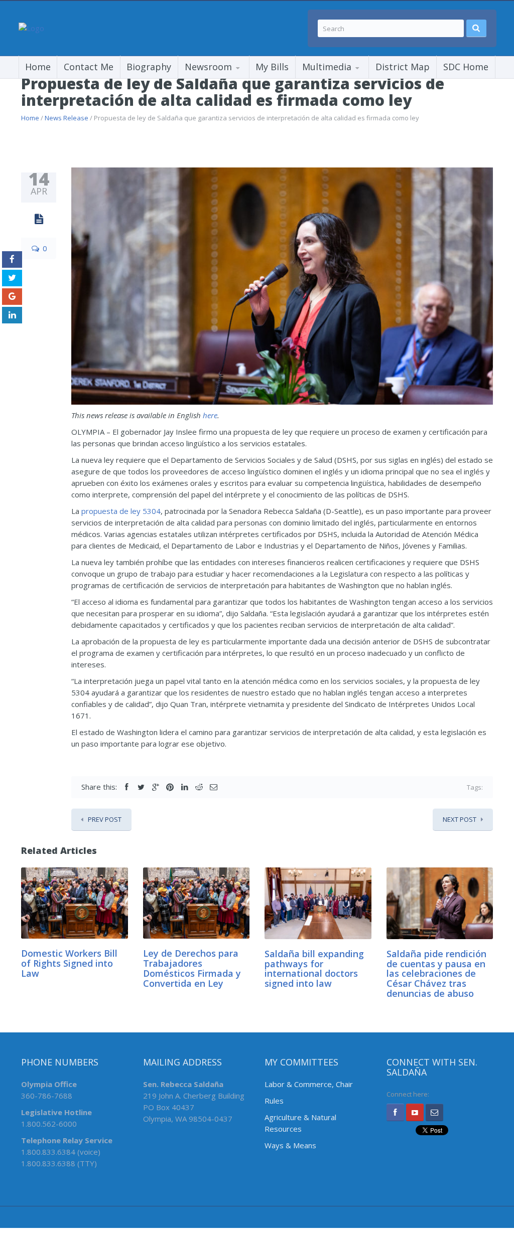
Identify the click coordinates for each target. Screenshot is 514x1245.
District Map (402, 67)
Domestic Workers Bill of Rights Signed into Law (69, 963)
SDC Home (465, 67)
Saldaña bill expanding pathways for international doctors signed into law (314, 968)
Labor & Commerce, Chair (309, 1084)
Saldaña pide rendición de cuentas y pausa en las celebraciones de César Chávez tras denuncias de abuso (436, 973)
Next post (459, 819)
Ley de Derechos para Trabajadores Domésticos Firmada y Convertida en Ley (192, 968)
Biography (148, 67)
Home (38, 67)
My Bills (272, 67)
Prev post (104, 819)
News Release (66, 117)
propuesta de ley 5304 (121, 511)
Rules (274, 1101)
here (210, 415)
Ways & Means (290, 1145)
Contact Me (88, 67)
